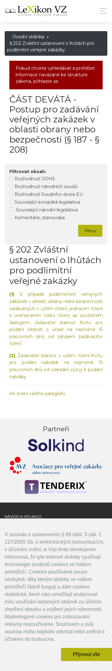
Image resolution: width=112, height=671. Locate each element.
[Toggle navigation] (101, 11)
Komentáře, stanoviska (39, 217)
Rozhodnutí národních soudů (45, 186)
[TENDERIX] (56, 487)
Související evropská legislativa (46, 202)
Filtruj (90, 230)
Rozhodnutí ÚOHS (34, 179)
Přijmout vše (86, 654)
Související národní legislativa (45, 210)
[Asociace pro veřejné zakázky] (56, 466)
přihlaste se (45, 81)
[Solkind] (56, 445)
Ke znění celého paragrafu (37, 393)
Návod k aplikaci (23, 516)
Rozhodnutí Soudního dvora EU (48, 194)
